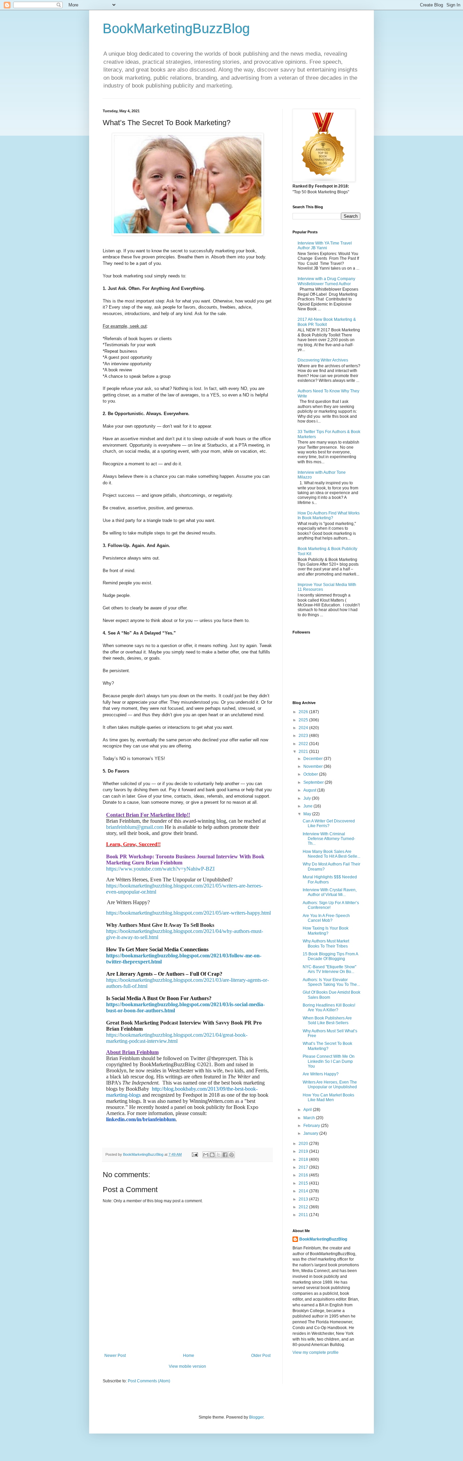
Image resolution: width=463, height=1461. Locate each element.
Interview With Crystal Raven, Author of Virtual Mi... (330, 892)
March (309, 1117)
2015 (304, 1183)
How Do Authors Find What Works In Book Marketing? (329, 515)
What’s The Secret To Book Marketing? (327, 1046)
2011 (304, 1214)
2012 (304, 1207)
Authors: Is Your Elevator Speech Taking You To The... (331, 982)
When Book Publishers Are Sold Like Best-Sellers (327, 1020)
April (308, 1109)
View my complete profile (316, 1352)
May (307, 814)
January (311, 1133)
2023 (304, 735)
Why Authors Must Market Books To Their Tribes (326, 943)
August (310, 790)
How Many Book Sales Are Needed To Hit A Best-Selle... (331, 854)
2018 (304, 1159)
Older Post (260, 1355)
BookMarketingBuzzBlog (176, 28)
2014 (304, 1191)
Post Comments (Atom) (149, 1381)
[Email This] (205, 1154)
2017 (304, 1167)
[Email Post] (194, 1154)
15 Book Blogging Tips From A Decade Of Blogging (330, 956)
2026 (304, 711)
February (312, 1125)
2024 (304, 727)
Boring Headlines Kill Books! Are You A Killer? (329, 1007)
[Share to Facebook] (225, 1154)
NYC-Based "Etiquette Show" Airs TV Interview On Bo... (329, 969)
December (313, 758)
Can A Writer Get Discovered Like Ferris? (329, 823)
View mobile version (187, 1366)
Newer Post (115, 1355)
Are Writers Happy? (321, 1074)
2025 (304, 720)
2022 (304, 743)
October (311, 774)
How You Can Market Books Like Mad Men (328, 1097)
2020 (304, 1143)
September (314, 782)
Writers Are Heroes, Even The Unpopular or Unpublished (330, 1084)
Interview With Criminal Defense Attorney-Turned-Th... (329, 839)
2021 (304, 751)
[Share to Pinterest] (231, 1154)
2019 (304, 1151)
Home (188, 1355)
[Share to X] (218, 1154)
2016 (304, 1175)
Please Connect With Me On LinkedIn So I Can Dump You (329, 1061)
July (307, 798)
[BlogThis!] (212, 1154)
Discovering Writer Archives (323, 360)
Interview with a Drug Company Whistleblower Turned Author (326, 281)
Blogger (256, 1417)
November (313, 766)
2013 (304, 1199)
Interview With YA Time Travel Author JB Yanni (325, 245)
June (308, 806)
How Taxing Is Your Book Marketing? (325, 930)
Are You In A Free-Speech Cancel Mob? (326, 918)
